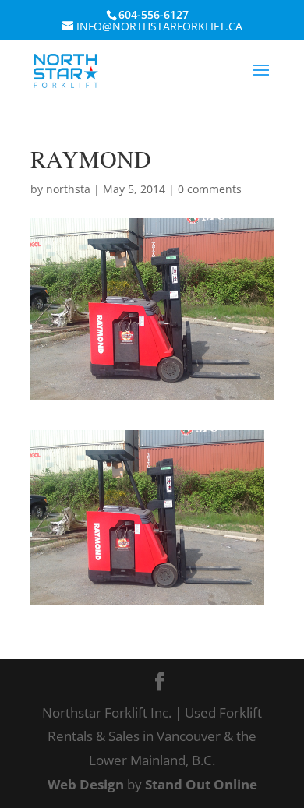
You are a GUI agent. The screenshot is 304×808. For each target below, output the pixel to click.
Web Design (86, 784)
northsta (68, 189)
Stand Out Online (201, 784)
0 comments (210, 189)
